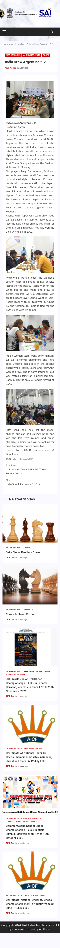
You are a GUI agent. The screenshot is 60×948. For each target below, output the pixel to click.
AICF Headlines (13, 55)
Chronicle (28, 548)
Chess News (29, 672)
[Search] (52, 32)
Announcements (31, 55)
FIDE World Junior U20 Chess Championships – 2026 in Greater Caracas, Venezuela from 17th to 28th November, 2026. (30, 647)
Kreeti (31, 929)
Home (39, 672)
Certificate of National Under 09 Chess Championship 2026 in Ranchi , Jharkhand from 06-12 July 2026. (30, 724)
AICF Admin (10, 68)
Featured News (14, 821)
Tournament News (15, 674)
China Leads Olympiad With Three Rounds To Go (26, 469)
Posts (46, 55)
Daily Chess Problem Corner (30, 523)
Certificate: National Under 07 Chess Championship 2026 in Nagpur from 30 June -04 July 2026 (30, 871)
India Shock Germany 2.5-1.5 (23, 482)
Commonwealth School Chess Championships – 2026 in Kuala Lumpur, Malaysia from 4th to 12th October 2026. (30, 794)
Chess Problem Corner (30, 585)
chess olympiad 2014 (23, 459)
